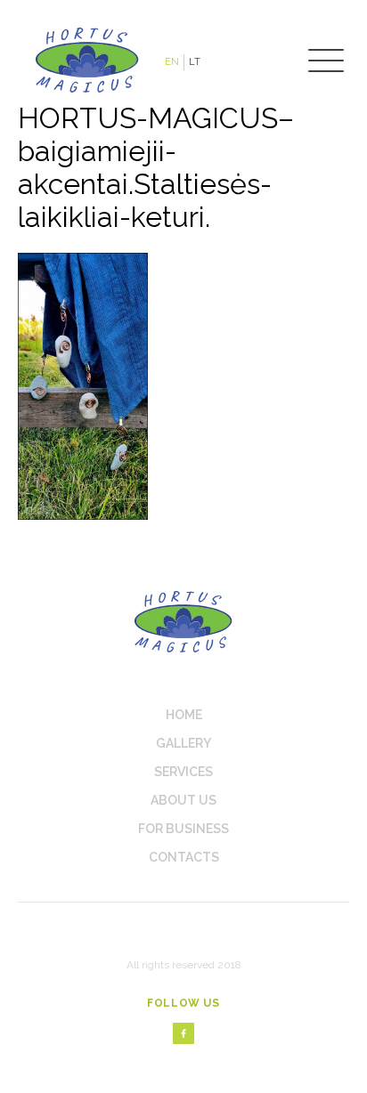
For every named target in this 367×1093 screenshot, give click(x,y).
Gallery (183, 743)
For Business (183, 829)
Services (183, 772)
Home (184, 715)
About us (183, 800)
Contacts (184, 857)
